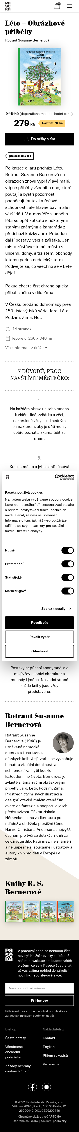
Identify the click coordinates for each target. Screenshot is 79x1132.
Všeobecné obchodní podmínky (14, 1052)
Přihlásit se (39, 1000)
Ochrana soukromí (25, 1121)
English (49, 1047)
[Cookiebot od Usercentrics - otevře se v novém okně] (56, 477)
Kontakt (49, 1038)
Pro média (51, 1064)
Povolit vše (39, 622)
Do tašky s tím (43, 139)
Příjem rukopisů (55, 1056)
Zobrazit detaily (53, 608)
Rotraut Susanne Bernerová (27, 40)
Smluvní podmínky (53, 1121)
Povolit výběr (39, 637)
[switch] (67, 563)
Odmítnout (39, 651)
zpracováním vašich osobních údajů (29, 1015)
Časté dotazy (15, 1038)
